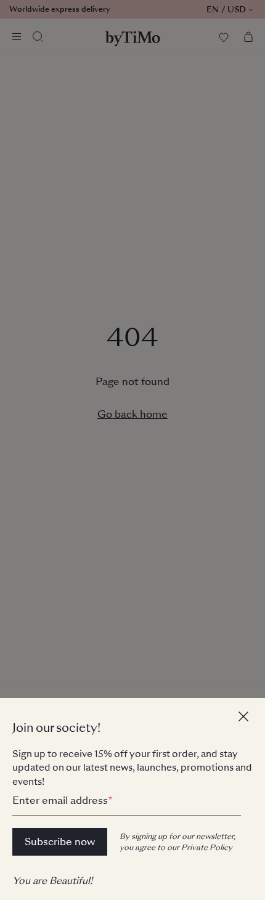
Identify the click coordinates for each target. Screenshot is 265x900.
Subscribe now (60, 842)
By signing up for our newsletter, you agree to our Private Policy (177, 842)
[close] (245, 718)
